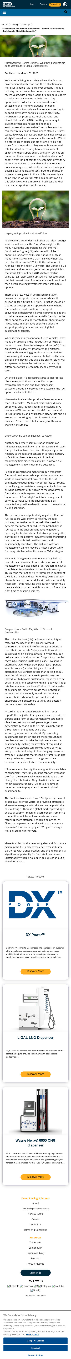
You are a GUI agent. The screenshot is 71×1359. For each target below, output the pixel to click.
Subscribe (35, 1272)
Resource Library (35, 1253)
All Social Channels (35, 1296)
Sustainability (35, 1248)
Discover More (35, 971)
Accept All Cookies (35, 1340)
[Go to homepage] (9, 4)
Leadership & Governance (35, 1209)
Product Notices (35, 1264)
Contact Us (36, 1225)
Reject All (35, 1348)
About (35, 1203)
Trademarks (35, 1243)
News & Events (35, 1214)
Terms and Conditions (35, 1230)
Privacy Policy (32, 1334)
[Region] (65, 4)
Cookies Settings (35, 1355)
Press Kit (35, 1259)
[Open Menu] (4, 12)
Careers (35, 1219)
